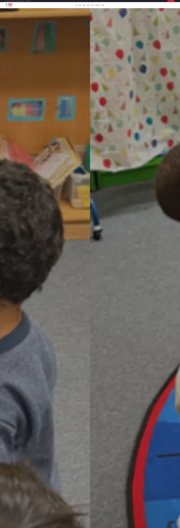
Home (76, 5)
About (80, 5)
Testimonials (97, 5)
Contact (103, 5)
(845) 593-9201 (28, 1)
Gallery (92, 5)
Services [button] (84, 5)
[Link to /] (9, 5)
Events (88, 5)
